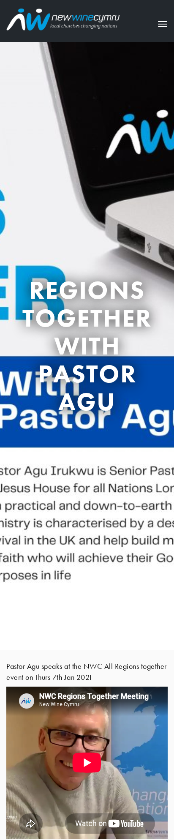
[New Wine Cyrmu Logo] (63, 18)
